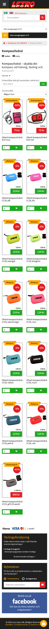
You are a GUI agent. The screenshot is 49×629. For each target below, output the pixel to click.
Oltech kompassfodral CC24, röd (36, 442)
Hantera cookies (37, 624)
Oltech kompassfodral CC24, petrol (12, 442)
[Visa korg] (43, 624)
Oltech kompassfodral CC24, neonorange (12, 320)
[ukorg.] (16, 147)
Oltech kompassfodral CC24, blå (12, 199)
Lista (17, 56)
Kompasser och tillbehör (17, 43)
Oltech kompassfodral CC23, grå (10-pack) (12, 502)
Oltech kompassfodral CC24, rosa (36, 320)
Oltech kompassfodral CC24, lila (36, 199)
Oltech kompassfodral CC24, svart (36, 381)
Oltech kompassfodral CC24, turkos (12, 381)
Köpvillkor (9, 624)
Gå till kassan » (21, 13)
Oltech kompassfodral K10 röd (36, 138)
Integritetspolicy (22, 624)
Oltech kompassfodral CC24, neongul (12, 260)
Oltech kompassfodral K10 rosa (12, 138)
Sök (43, 84)
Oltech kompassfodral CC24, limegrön (36, 260)
